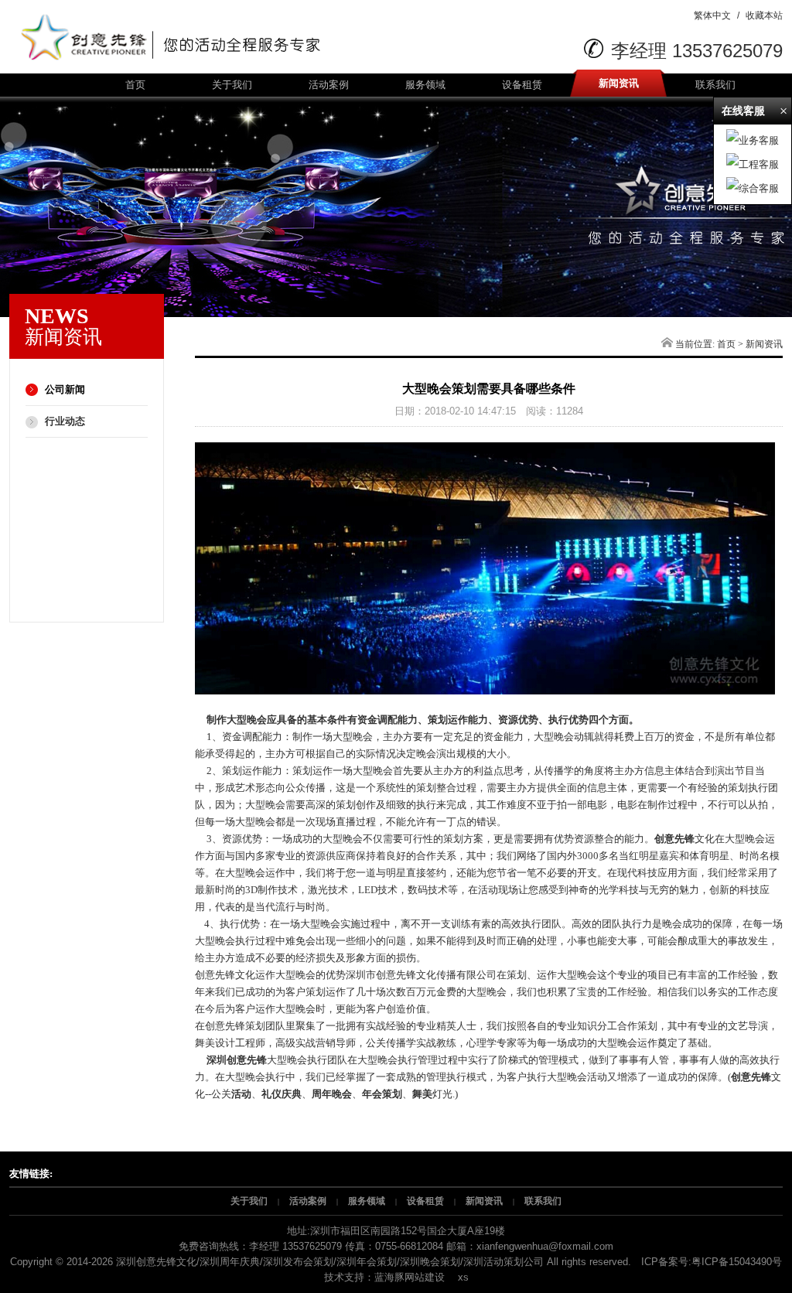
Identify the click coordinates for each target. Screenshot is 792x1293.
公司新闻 (65, 389)
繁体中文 (712, 15)
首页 (135, 84)
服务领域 (425, 84)
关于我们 (232, 84)
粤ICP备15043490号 (736, 1261)
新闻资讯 (619, 83)
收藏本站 (764, 15)
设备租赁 (522, 84)
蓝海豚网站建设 (409, 1277)
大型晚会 (577, 975)
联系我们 (715, 84)
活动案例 (329, 84)
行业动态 (65, 421)
